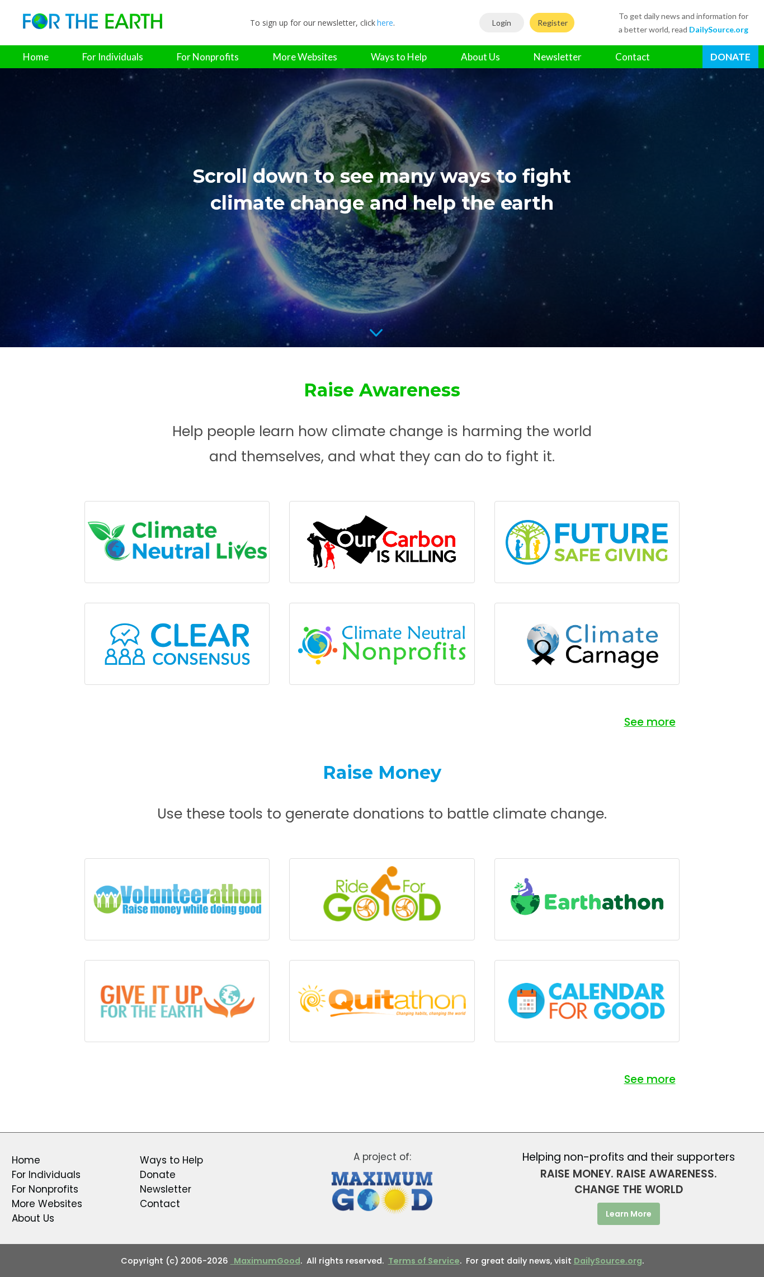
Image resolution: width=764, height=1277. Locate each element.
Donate (730, 57)
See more (650, 722)
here (385, 22)
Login (501, 22)
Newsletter (558, 57)
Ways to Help (399, 57)
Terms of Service (424, 1260)
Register (552, 22)
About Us (480, 57)
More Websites (305, 57)
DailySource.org (608, 1260)
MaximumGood (265, 1260)
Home (36, 57)
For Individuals (112, 57)
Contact (632, 57)
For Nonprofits (208, 57)
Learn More (629, 1213)
